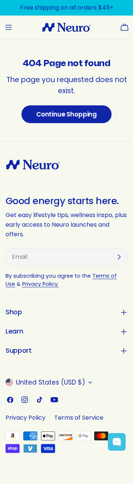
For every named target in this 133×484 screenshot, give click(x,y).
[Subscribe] (119, 257)
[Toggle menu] (8, 27)
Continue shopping (66, 114)
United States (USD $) (50, 382)
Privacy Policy (25, 417)
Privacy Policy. (40, 284)
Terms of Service (78, 417)
